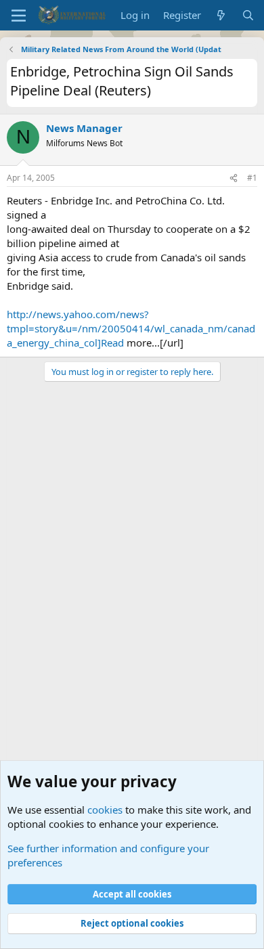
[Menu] (19, 15)
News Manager (84, 128)
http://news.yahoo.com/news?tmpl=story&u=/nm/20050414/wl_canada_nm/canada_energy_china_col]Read (131, 328)
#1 (252, 177)
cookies (105, 809)
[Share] (233, 178)
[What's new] (221, 15)
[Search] (248, 15)
